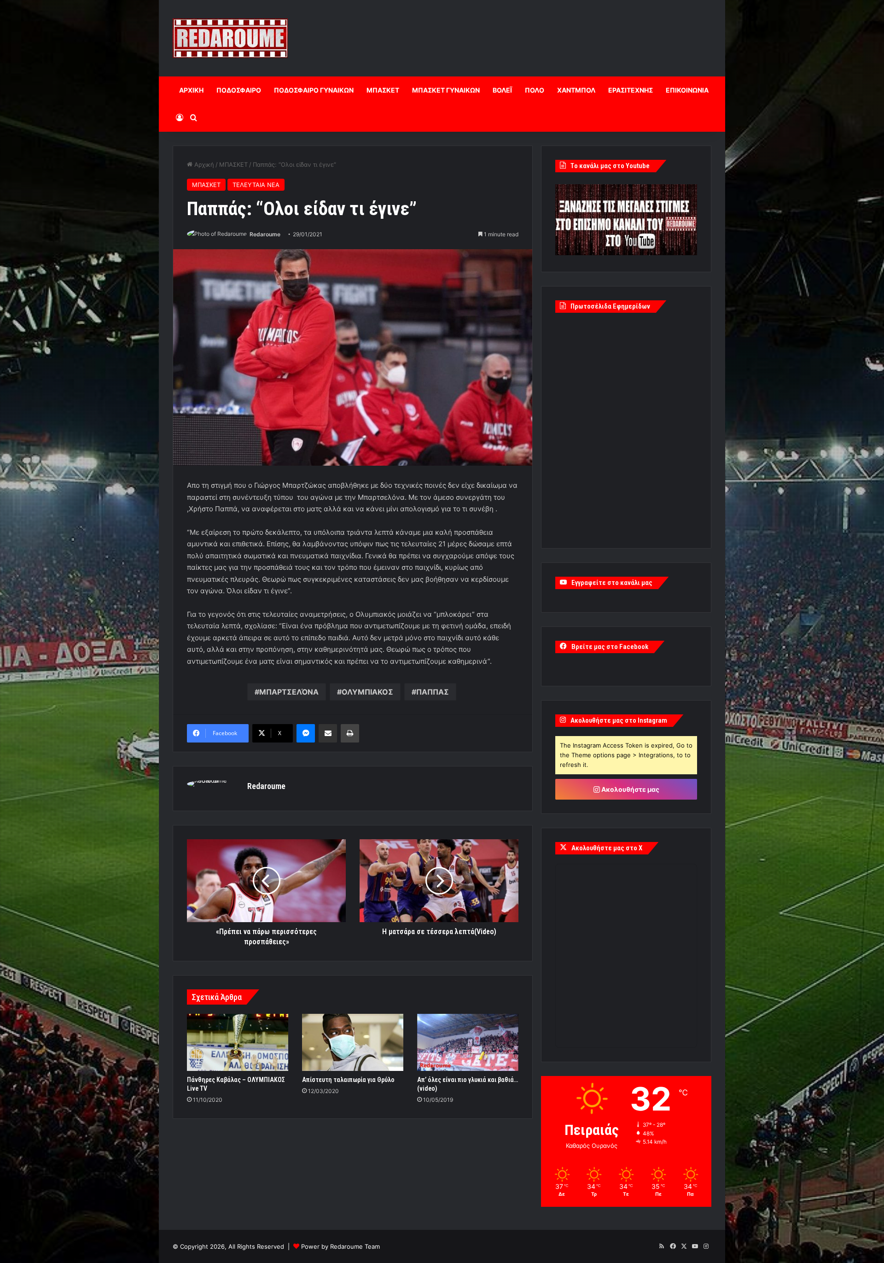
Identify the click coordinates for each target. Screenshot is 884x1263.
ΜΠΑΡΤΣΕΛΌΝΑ (289, 691)
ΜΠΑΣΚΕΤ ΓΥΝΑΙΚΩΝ (446, 90)
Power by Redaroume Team (340, 1246)
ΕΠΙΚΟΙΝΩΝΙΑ (687, 90)
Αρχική (203, 164)
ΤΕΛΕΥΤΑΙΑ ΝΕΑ (256, 184)
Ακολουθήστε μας (629, 789)
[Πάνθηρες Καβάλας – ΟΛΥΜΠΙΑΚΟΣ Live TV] (237, 1042)
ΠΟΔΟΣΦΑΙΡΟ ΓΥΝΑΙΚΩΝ (314, 90)
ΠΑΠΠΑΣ (432, 691)
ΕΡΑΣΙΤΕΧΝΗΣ (630, 90)
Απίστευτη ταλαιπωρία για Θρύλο (348, 1079)
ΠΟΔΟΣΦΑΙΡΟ (238, 90)
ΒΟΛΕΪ (502, 90)
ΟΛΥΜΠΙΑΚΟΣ (367, 691)
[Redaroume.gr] (230, 38)
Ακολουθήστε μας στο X (606, 848)
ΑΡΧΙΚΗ (191, 90)
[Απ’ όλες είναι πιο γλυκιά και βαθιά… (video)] (467, 1042)
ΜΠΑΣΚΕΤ (382, 90)
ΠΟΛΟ (534, 90)
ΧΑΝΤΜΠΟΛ (576, 90)
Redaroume (265, 234)
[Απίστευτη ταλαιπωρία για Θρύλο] (352, 1042)
